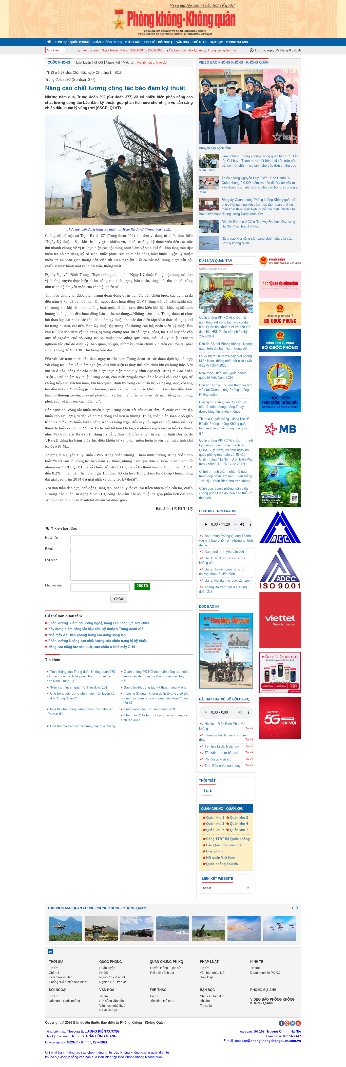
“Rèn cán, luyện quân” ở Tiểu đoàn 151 (78, 687)
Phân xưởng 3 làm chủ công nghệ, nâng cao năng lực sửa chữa (98, 623)
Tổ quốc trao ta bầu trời (222, 753)
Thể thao (199, 42)
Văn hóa (182, 42)
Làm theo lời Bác (60, 977)
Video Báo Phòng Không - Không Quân (233, 62)
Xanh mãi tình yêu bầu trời (224, 552)
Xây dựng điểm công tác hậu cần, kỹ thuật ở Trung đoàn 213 (95, 629)
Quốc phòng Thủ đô (222, 864)
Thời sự (61, 42)
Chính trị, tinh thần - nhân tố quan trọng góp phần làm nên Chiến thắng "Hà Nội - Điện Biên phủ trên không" (225, 476)
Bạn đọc (216, 42)
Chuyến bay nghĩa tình (215, 148)
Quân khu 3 (215, 824)
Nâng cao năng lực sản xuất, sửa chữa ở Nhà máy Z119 (91, 647)
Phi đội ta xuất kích (219, 759)
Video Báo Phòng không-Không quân (273, 1001)
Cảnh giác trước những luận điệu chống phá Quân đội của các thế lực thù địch (226, 493)
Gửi (121, 599)
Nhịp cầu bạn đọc (212, 996)
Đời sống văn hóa (111, 1001)
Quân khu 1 (215, 818)
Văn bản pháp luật (212, 973)
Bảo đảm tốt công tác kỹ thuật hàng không (155, 687)
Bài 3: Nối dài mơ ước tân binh (228, 580)
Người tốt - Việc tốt (120, 62)
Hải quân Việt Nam (220, 858)
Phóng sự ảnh (237, 42)
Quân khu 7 (239, 830)
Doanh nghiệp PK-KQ (265, 973)
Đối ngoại (165, 42)
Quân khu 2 (239, 818)
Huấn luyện (82, 62)
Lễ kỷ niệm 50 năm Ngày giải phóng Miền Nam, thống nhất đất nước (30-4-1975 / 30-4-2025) (226, 360)
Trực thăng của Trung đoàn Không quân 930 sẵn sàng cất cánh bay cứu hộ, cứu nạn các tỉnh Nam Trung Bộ (81, 676)
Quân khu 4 (239, 824)
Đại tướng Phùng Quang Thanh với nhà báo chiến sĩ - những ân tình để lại (226, 540)
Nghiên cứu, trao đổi (152, 62)
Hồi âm (205, 1001)
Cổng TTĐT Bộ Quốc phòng (228, 839)
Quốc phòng (79, 42)
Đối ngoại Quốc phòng (64, 1001)
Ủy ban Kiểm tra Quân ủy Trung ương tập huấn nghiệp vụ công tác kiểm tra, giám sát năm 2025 (228, 50)
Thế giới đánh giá (162, 973)
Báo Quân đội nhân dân (224, 845)
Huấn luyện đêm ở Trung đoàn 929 (149, 709)
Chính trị (55, 973)
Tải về (249, 728)
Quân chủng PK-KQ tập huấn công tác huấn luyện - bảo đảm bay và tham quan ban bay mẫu (155, 676)
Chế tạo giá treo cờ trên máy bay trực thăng (82, 726)
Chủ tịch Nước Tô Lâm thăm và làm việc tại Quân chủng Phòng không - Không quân (225, 389)
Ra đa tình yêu (109, 1010)
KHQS (98, 62)
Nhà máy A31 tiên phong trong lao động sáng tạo (87, 635)
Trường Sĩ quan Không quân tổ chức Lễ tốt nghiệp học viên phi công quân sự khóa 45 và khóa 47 (154, 698)
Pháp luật (133, 42)
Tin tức (53, 968)
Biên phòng (215, 851)
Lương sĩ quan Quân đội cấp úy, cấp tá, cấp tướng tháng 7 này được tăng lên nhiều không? (223, 406)
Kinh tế (149, 42)
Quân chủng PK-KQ (107, 42)
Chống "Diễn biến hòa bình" (68, 982)
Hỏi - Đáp (206, 977)
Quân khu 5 (215, 830)
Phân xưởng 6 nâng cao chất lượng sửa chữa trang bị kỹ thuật (97, 641)
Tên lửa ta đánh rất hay (222, 746)
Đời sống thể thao (162, 1001)
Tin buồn (206, 1005)
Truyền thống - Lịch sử (165, 968)
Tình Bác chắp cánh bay (223, 766)
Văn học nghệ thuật (112, 1005)
